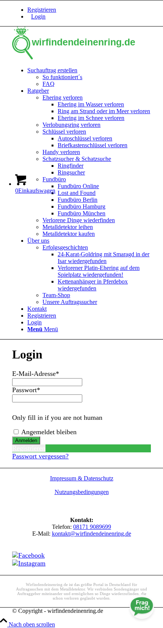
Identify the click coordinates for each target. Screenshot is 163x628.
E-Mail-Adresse (35, 373)
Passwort (26, 390)
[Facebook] (28, 555)
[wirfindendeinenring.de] (81, 57)
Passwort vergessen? (40, 456)
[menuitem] (89, 9)
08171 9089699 (92, 527)
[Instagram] (28, 563)
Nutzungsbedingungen (82, 492)
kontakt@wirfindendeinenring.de (91, 533)
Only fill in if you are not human (57, 417)
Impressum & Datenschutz (81, 478)
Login (38, 16)
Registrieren (41, 9)
